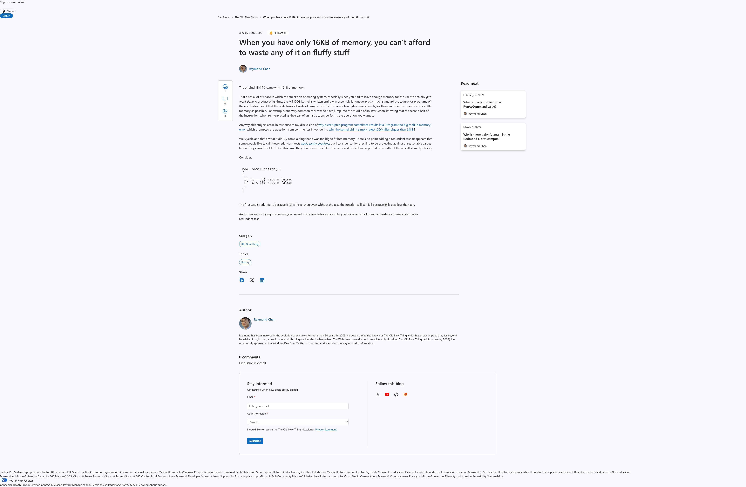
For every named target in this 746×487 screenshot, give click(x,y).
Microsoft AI (7, 476)
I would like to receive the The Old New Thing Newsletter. (292, 429)
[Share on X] (252, 280)
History (245, 262)
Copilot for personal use (134, 472)
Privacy (67, 485)
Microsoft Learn (210, 476)
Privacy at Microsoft (421, 476)
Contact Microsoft (51, 485)
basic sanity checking (315, 143)
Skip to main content (12, 2)
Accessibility (479, 476)
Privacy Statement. (326, 429)
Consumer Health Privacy (15, 485)
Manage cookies (82, 485)
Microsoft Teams (113, 476)
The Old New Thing (246, 17)
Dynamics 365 (45, 476)
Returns (277, 472)
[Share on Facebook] (242, 280)
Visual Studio (351, 476)
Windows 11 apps (192, 472)
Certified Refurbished (313, 472)
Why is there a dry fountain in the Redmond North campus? (486, 136)
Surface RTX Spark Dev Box (73, 472)
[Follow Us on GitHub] (396, 396)
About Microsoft (379, 476)
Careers (364, 476)
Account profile (213, 472)
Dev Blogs (223, 17)
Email (251, 397)
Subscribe (255, 441)
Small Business (159, 476)
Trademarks (114, 485)
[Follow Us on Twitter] (378, 396)
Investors (438, 476)
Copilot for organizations (104, 472)
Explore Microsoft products (165, 472)
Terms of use (99, 485)
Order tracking (292, 472)
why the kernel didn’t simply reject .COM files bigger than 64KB (371, 129)
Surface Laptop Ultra (45, 472)
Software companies (331, 476)
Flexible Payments (366, 472)
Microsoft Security (26, 476)
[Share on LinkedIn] (262, 280)
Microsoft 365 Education (482, 472)
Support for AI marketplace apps (239, 476)
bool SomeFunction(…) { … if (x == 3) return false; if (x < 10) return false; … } (267, 179)
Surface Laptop (23, 472)
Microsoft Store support (258, 472)
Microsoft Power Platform (88, 476)
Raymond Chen (259, 69)
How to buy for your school (514, 472)
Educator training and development (552, 472)
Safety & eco (129, 485)
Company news (399, 476)
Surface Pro (6, 472)
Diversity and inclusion (458, 476)
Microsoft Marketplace (305, 476)
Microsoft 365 (63, 476)
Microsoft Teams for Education (449, 472)
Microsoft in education (391, 472)
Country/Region (257, 413)
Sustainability (495, 476)
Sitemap (35, 485)
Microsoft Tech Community (275, 476)
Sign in (6, 15)
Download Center (233, 472)
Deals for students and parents (592, 472)
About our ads (157, 485)
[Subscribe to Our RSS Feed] (405, 396)
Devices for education (418, 472)
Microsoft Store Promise (341, 472)
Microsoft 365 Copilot (137, 476)
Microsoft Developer (188, 476)
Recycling (143, 485)
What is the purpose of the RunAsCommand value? (482, 104)
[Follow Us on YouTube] (387, 396)
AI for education (620, 472)
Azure (171, 476)
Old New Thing (250, 244)
